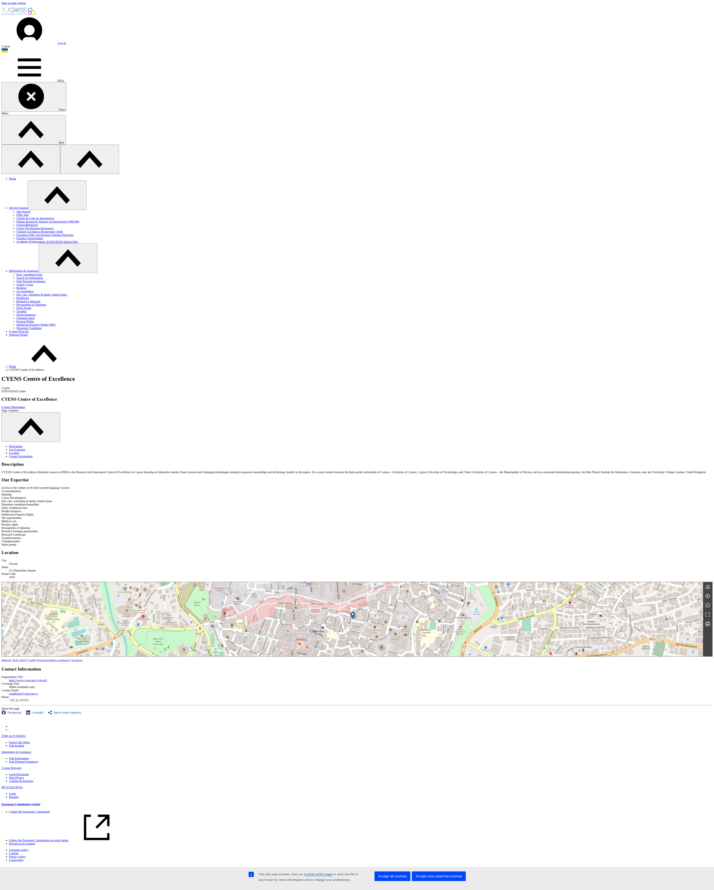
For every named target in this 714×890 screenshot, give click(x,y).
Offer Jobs (22, 215)
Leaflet (32, 660)
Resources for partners (22, 843)
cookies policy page (318, 874)
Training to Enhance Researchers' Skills (39, 231)
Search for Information (29, 278)
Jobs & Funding (18, 207)
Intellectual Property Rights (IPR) (36, 324)
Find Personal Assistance (31, 281)
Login (12, 793)
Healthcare (22, 298)
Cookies (14, 853)
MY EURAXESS (12, 787)
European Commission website (20, 804)
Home (12, 178)
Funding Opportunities (29, 238)
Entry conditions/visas (29, 274)
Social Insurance (26, 314)
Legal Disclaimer (19, 774)
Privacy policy (17, 856)
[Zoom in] (707, 596)
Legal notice (16, 860)
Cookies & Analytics (21, 781)
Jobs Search (23, 211)
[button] (12, 712)
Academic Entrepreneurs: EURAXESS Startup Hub (47, 241)
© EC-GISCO (20, 660)
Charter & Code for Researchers (35, 218)
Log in (61, 43)
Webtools (6, 660)
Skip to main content (13, 3)
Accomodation (25, 291)
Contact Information (13, 407)
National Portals (18, 334)
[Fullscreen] (707, 614)
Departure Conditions (29, 328)
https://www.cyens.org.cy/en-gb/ (28, 680)
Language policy (19, 850)
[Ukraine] (4, 51)
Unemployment (25, 318)
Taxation (21, 311)
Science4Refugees (27, 225)
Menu (60, 80)
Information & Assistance (24, 270)
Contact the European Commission (29, 811)
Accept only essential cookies (439, 876)
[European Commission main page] (18, 14)
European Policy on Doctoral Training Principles (44, 235)
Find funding (16, 745)
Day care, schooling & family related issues (41, 294)
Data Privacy (16, 777)
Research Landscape (28, 301)
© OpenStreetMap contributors (54, 660)
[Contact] (9, 729)
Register (14, 797)
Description (15, 446)
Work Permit (23, 308)
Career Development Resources (35, 228)
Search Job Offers (19, 742)
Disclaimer (77, 660)
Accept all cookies (392, 876)
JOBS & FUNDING (13, 736)
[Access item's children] (57, 195)
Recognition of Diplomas (31, 304)
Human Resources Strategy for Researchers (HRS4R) (47, 221)
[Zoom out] (707, 605)
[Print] (707, 624)
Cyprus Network (19, 331)
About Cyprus (24, 284)
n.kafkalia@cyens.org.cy (23, 693)
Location (14, 453)
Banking (21, 288)
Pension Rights (25, 321)
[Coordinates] (352, 615)
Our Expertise (17, 449)
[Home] (707, 586)
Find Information (19, 758)
